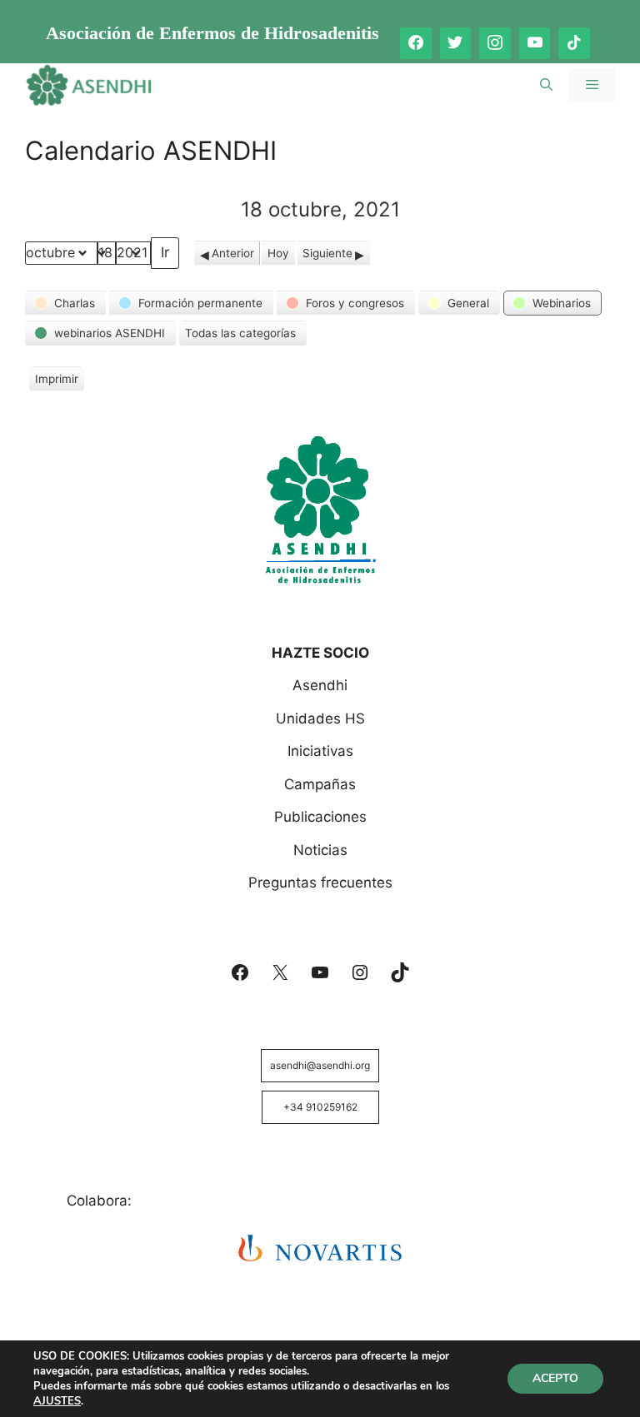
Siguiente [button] (327, 253)
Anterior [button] (233, 253)
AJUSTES (57, 1401)
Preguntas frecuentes (320, 882)
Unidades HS (320, 718)
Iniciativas (320, 751)
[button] (65, 303)
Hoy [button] (278, 253)
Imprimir (56, 381)
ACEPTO (555, 1378)
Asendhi (320, 685)
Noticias (320, 850)
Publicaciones (320, 816)
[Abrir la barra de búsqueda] (546, 85)
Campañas (320, 784)
